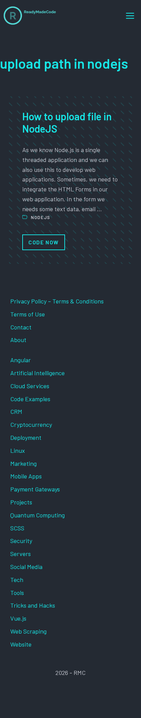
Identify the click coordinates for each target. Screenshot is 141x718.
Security (21, 540)
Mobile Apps (26, 476)
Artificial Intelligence (37, 373)
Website (20, 644)
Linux (17, 450)
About (18, 339)
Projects (21, 502)
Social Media (26, 566)
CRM (16, 411)
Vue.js (18, 618)
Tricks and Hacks (32, 605)
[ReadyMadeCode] (29, 15)
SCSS (17, 528)
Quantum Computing (37, 515)
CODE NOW (43, 242)
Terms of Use (27, 314)
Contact (20, 327)
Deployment (25, 437)
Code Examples (30, 399)
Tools (17, 592)
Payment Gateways (35, 489)
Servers (20, 553)
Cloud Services (29, 386)
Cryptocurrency (31, 424)
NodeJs (40, 217)
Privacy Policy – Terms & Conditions (57, 301)
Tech (16, 579)
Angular (20, 360)
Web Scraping (28, 631)
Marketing (23, 463)
